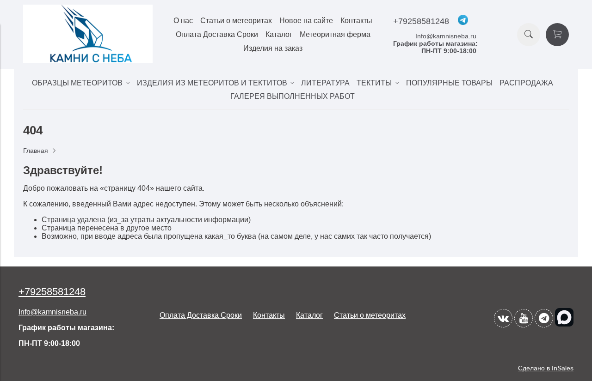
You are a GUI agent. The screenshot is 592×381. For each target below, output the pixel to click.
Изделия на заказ (272, 48)
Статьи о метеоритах (236, 20)
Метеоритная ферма (335, 34)
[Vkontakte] (503, 318)
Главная (35, 150)
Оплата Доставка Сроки (217, 34)
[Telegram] (544, 318)
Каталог (278, 34)
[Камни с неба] (88, 60)
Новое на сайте (306, 20)
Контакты (356, 20)
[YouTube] (523, 318)
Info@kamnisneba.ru (445, 36)
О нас (183, 20)
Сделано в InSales (546, 368)
